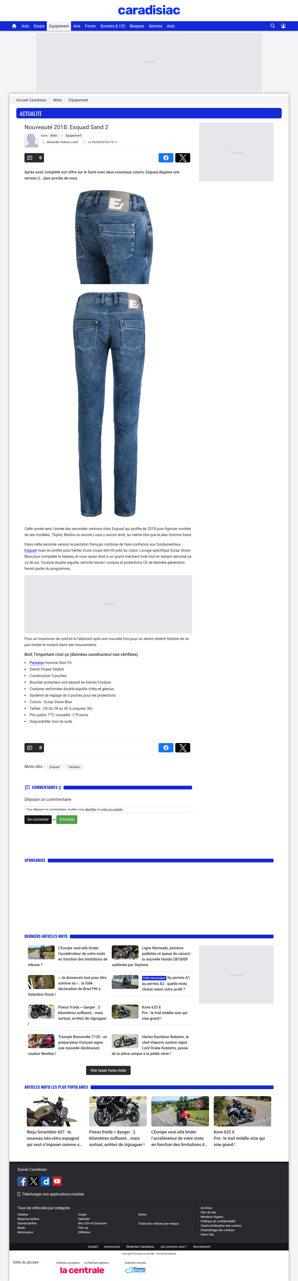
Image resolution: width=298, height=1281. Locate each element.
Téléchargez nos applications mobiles (53, 1194)
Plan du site (208, 1212)
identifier (90, 809)
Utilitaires (84, 1232)
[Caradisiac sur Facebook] (22, 1182)
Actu (25, 26)
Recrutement (201, 1246)
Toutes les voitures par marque (158, 1223)
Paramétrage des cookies (217, 1230)
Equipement (59, 26)
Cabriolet (84, 1219)
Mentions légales (212, 1217)
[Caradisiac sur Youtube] (57, 1182)
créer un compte (111, 809)
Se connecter (38, 819)
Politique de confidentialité (218, 1221)
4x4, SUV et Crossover (92, 1223)
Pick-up (83, 1227)
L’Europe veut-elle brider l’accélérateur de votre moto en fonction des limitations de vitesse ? (179, 1138)
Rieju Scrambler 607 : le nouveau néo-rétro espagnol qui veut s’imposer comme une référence (55, 1138)
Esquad (30, 550)
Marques (137, 26)
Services (155, 26)
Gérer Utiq (207, 1234)
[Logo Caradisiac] (149, 19)
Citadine (22, 1214)
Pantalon (37, 663)
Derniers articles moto (46, 936)
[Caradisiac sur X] (34, 1182)
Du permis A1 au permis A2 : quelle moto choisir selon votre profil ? (166, 983)
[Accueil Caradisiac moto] (14, 26)
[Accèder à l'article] (41, 952)
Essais (39, 26)
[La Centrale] (82, 1274)
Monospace (25, 1232)
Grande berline (27, 1223)
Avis (76, 26)
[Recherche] (273, 26)
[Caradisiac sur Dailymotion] (46, 1182)
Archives (206, 1208)
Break (21, 1227)
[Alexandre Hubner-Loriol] (31, 146)
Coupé (82, 1214)
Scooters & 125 (112, 26)
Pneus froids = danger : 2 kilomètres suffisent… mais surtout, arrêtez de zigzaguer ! (117, 1138)
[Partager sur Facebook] (167, 156)
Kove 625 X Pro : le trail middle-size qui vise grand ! (165, 1013)
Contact (93, 1246)
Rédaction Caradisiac (140, 1246)
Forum (90, 26)
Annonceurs (112, 1246)
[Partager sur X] (183, 156)
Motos (142, 1214)
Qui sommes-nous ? (174, 1246)
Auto (171, 26)
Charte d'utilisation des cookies (221, 1225)
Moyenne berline (28, 1219)
